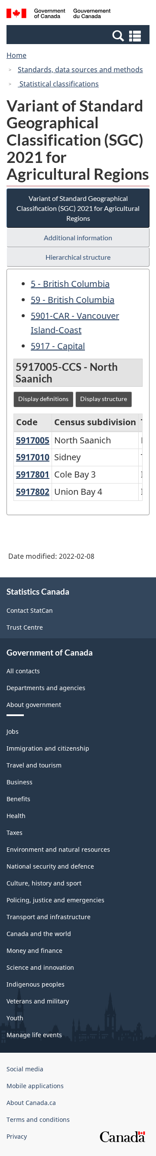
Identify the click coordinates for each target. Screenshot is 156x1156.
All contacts (23, 671)
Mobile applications (35, 1086)
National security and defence (50, 866)
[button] (79, 35)
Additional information (78, 237)
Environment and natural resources (58, 849)
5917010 (32, 457)
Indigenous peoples (35, 984)
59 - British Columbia (72, 300)
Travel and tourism (34, 765)
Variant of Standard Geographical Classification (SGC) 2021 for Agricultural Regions (78, 208)
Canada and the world (38, 934)
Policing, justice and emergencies (55, 900)
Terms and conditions (38, 1119)
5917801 (32, 474)
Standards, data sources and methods (80, 69)
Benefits (18, 799)
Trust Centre (24, 627)
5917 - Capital (58, 346)
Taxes (14, 832)
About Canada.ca (31, 1103)
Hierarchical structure (78, 257)
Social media (24, 1069)
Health (16, 816)
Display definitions (43, 398)
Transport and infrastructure (48, 917)
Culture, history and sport (43, 883)
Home (16, 55)
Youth (14, 1018)
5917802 (32, 491)
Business (19, 782)
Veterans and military (37, 1001)
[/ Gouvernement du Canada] (58, 15)
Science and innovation (40, 967)
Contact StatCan (29, 610)
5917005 (32, 440)
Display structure (103, 398)
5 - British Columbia (70, 284)
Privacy (16, 1136)
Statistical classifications (58, 84)
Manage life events (34, 1035)
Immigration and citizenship (47, 748)
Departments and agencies (45, 688)
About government (33, 705)
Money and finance (34, 950)
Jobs (12, 731)
